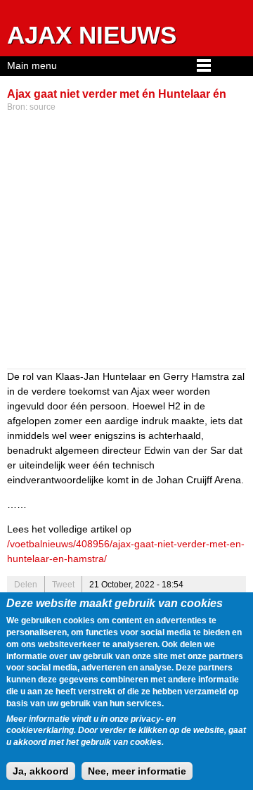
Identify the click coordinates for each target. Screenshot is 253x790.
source (43, 107)
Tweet (63, 585)
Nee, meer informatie (137, 771)
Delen (25, 585)
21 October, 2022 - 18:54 (136, 585)
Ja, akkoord (41, 771)
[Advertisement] (126, 242)
